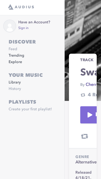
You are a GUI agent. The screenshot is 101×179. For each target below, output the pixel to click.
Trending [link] (16, 55)
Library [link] (15, 82)
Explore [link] (15, 62)
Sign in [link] (23, 28)
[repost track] (84, 136)
